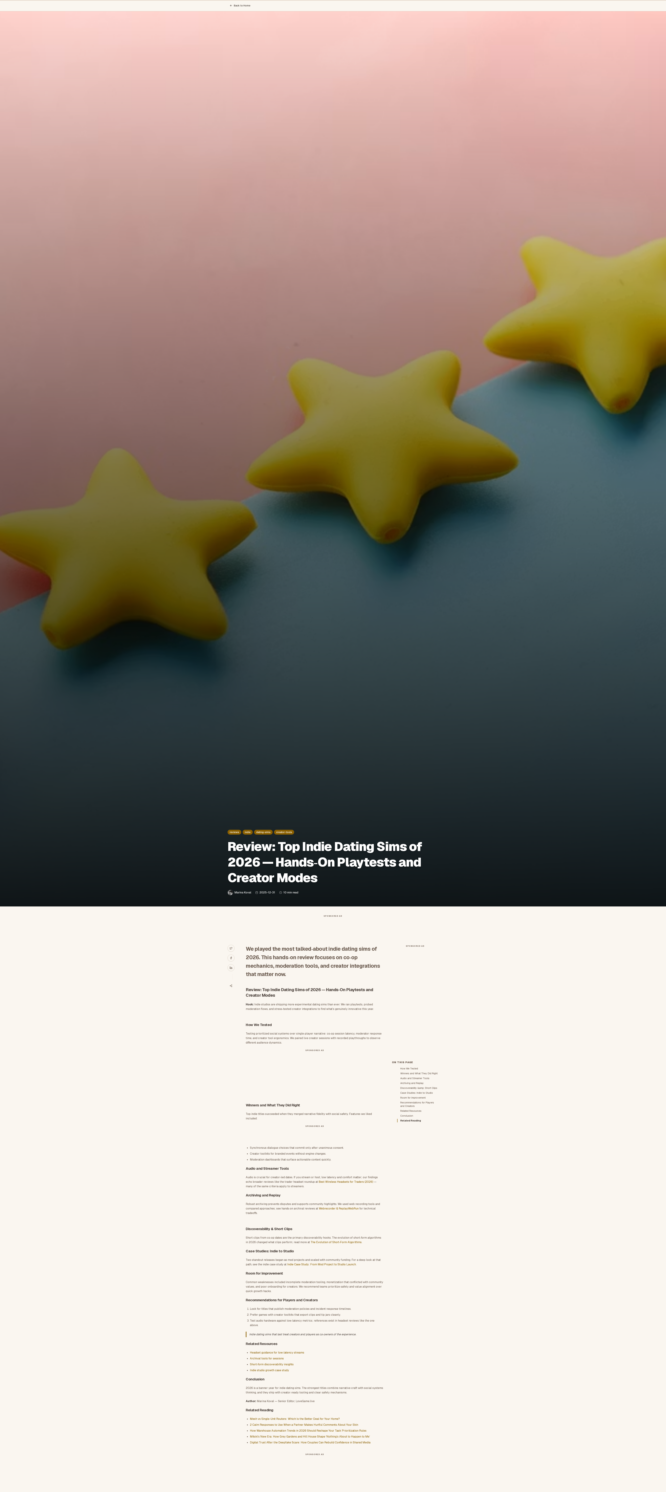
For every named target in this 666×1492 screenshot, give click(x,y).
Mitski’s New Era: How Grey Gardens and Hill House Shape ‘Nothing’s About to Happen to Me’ (310, 1436)
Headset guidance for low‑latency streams (277, 1352)
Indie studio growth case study (269, 1370)
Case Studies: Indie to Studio (416, 1092)
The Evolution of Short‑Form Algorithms (336, 1242)
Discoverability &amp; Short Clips (418, 1088)
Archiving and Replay (412, 1083)
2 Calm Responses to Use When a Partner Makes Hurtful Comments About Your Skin (304, 1425)
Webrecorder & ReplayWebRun (339, 1208)
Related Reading (410, 1120)
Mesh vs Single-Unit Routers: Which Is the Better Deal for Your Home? (295, 1419)
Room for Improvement (413, 1097)
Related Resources (410, 1110)
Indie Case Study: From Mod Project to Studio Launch (321, 1264)
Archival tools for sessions (267, 1358)
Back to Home (242, 5)
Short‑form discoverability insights (272, 1364)
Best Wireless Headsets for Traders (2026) (346, 1182)
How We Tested (409, 1068)
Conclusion (406, 1115)
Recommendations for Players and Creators (417, 1104)
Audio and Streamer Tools (414, 1078)
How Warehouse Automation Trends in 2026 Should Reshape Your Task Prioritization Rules (308, 1430)
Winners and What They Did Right (419, 1073)
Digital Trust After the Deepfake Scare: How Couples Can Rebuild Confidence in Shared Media (310, 1442)
